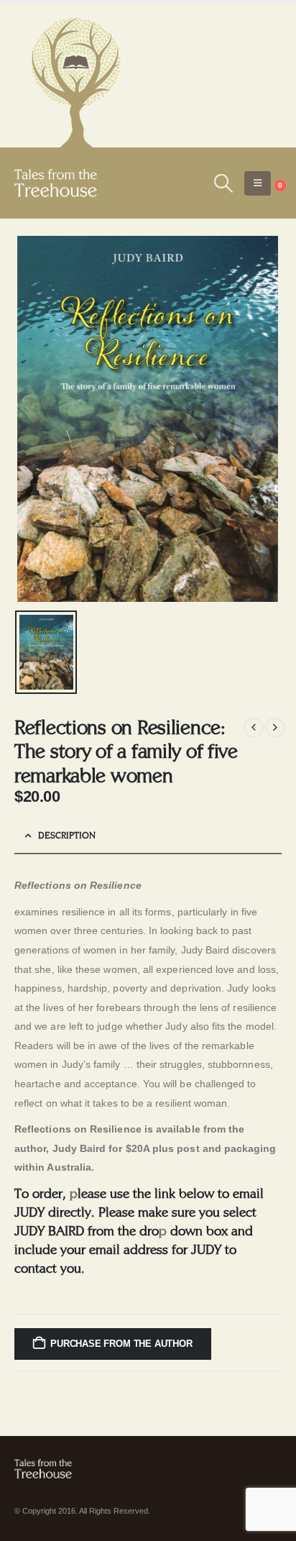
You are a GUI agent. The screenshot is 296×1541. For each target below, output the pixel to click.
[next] (275, 728)
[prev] (254, 728)
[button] (223, 183)
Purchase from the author (121, 1343)
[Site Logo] (55, 183)
